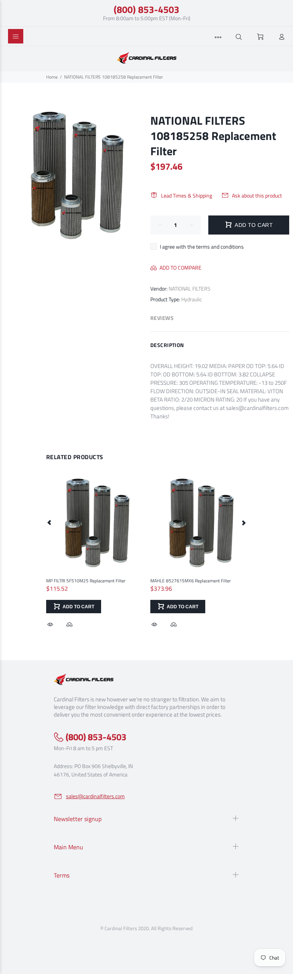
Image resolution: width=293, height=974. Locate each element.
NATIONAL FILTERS (190, 288)
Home (52, 76)
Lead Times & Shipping (186, 195)
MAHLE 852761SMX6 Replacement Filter (190, 580)
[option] (94, 544)
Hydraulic (191, 299)
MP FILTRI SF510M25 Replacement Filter (86, 580)
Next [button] (243, 522)
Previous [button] (49, 522)
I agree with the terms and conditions (202, 247)
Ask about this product (257, 195)
